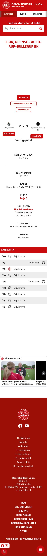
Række (23, 184)
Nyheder (23, 442)
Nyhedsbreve (23, 438)
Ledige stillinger (23, 454)
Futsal (23, 531)
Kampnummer (24, 173)
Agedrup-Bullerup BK (38, 129)
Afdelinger (23, 446)
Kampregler (23, 110)
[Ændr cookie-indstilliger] (4, 552)
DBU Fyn (23, 511)
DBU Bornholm (23, 507)
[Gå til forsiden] (21, 5)
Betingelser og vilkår (23, 466)
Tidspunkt (24, 224)
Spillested (23, 206)
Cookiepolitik (23, 462)
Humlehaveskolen (23, 210)
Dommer (23, 235)
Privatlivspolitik (23, 458)
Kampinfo (23, 98)
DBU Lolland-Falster (23, 523)
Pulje (23, 195)
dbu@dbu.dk (25, 490)
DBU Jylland (23, 515)
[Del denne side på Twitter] (7, 546)
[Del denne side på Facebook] (2, 546)
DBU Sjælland (23, 527)
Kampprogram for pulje (23, 104)
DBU (23, 503)
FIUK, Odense (9, 128)
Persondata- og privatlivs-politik (23, 539)
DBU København (23, 519)
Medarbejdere (23, 450)
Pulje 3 (23, 198)
